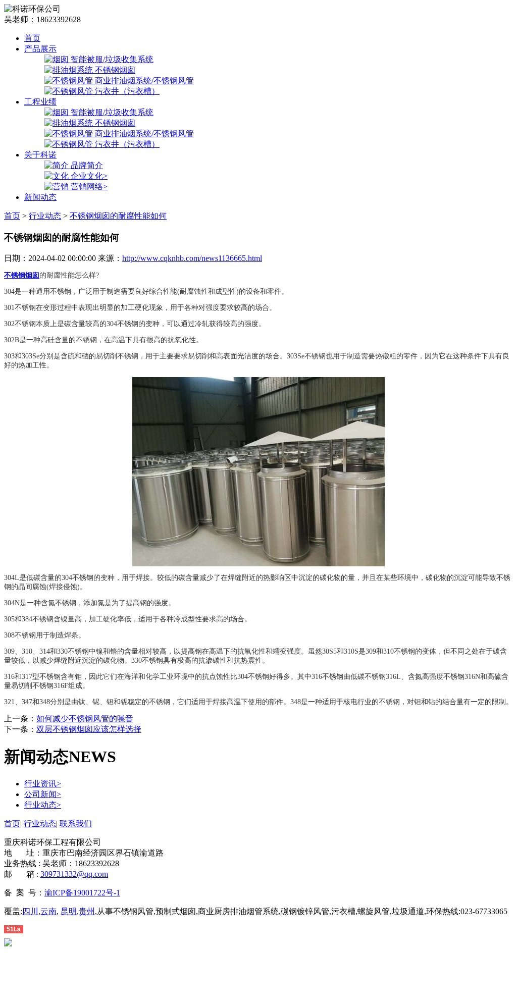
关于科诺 (40, 154)
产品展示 (40, 48)
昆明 (69, 911)
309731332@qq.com (74, 874)
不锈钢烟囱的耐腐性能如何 (118, 215)
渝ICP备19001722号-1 (82, 892)
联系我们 (76, 823)
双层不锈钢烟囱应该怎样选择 (88, 729)
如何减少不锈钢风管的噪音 (84, 718)
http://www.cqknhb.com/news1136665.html (192, 258)
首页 (32, 38)
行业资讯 (42, 783)
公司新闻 (42, 794)
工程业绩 (40, 101)
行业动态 (45, 215)
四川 (30, 911)
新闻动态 (40, 197)
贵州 (87, 911)
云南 (48, 911)
